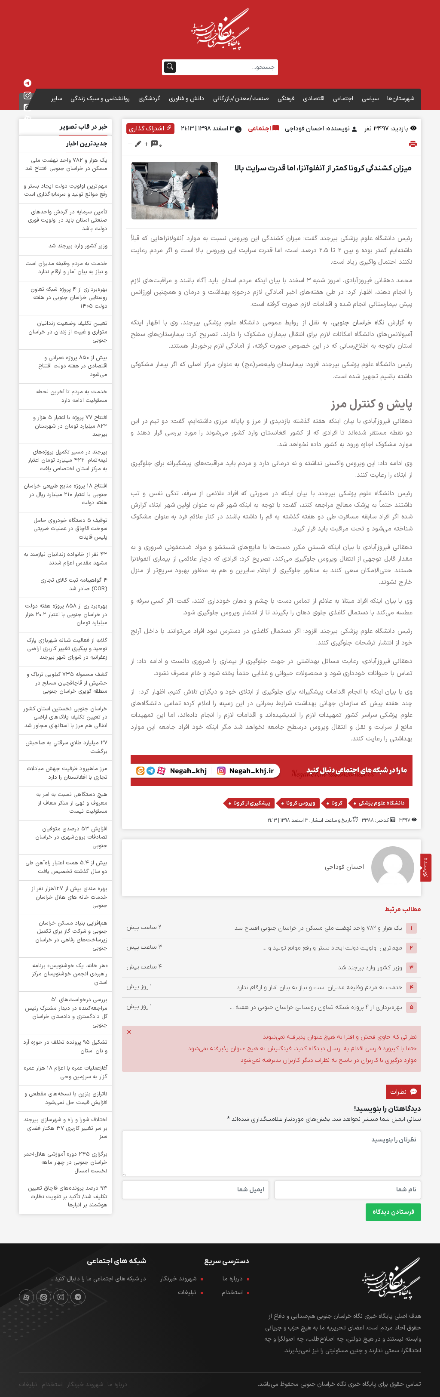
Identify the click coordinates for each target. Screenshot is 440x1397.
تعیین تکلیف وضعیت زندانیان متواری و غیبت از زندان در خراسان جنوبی (67, 332)
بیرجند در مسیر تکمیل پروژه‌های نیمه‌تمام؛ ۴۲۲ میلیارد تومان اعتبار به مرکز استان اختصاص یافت (67, 460)
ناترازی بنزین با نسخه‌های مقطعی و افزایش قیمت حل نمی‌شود (65, 1098)
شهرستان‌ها (400, 98)
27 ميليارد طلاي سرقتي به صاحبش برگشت (66, 747)
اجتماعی (343, 98)
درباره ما (233, 1278)
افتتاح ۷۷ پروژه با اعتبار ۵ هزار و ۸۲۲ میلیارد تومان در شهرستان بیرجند (70, 426)
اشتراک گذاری (147, 128)
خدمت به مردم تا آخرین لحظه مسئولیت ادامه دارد (71, 396)
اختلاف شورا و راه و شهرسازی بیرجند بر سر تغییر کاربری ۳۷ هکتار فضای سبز (65, 1128)
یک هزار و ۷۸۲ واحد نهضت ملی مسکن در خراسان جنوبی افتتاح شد (318, 928)
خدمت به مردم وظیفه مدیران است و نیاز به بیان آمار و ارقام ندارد (319, 988)
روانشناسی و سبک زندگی (100, 98)
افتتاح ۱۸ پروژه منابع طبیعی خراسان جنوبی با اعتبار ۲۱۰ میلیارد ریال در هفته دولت (65, 494)
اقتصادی (313, 98)
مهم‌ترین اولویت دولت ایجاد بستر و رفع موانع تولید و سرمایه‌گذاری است (65, 190)
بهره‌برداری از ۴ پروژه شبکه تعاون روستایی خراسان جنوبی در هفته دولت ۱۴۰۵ (69, 298)
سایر (56, 98)
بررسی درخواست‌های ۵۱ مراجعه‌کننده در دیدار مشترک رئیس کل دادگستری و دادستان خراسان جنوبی (66, 1013)
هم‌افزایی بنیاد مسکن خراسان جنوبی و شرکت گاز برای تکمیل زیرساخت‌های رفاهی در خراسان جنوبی (71, 936)
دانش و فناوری (187, 98)
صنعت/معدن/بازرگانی (241, 98)
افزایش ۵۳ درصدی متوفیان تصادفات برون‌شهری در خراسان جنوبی (71, 837)
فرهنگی (286, 98)
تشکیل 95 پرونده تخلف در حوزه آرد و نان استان (65, 1046)
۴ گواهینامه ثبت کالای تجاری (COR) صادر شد (73, 584)
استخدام (232, 1292)
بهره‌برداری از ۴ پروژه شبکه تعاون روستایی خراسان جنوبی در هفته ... (316, 1007)
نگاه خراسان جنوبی (359, 323)
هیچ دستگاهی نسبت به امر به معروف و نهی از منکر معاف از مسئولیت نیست (71, 803)
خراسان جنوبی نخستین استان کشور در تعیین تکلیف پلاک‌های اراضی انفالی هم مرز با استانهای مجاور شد (65, 717)
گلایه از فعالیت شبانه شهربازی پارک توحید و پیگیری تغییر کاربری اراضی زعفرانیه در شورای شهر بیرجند (67, 649)
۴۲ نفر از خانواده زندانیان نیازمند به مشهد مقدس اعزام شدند (65, 558)
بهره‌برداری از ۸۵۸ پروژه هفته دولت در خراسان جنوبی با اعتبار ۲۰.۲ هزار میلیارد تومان (66, 614)
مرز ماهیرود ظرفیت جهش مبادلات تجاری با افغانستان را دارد (67, 773)
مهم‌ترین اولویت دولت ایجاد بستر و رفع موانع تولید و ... (332, 948)
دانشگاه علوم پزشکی (381, 803)
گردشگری (149, 98)
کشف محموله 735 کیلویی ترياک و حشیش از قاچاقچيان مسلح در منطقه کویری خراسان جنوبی (67, 683)
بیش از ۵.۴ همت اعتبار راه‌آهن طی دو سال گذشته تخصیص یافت (66, 867)
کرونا (336, 803)
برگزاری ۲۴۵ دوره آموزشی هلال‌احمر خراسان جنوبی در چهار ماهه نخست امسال (65, 1162)
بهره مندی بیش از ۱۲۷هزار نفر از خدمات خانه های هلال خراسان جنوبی (69, 897)
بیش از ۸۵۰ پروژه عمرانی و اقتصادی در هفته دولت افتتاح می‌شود (72, 366)
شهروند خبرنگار (178, 1278)
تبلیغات (187, 1292)
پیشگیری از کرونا (251, 803)
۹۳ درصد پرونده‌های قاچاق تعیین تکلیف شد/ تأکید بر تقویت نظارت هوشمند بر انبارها (67, 1196)
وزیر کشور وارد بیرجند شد (370, 968)
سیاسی (370, 98)
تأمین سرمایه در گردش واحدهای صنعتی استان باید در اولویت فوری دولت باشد (67, 220)
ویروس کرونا (300, 803)
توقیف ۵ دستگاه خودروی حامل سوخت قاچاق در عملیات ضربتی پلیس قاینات (70, 529)
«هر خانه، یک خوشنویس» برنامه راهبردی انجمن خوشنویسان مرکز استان (69, 974)
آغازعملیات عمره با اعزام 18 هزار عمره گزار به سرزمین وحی (65, 1072)
